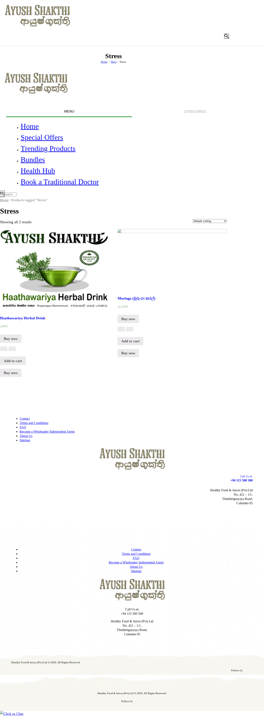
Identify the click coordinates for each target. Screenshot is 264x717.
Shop (114, 61)
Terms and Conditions (34, 423)
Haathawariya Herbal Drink (22, 318)
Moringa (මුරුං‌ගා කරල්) (136, 298)
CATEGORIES (195, 112)
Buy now (11, 339)
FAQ (23, 427)
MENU (69, 111)
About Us (26, 436)
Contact (25, 418)
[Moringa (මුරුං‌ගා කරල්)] (121, 329)
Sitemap (25, 440)
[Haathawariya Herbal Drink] (3, 348)
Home (104, 61)
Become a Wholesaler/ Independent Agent (47, 431)
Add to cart (13, 361)
